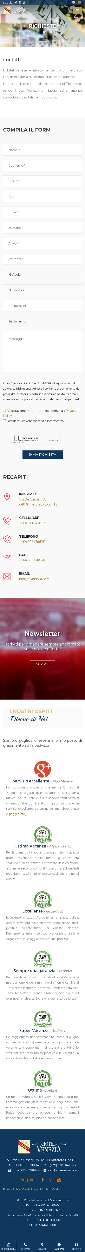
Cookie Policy (30, 1189)
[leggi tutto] (17, 814)
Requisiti (45, 1189)
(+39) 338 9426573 (32, 523)
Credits (56, 1189)
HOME (31, 32)
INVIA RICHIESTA (42, 454)
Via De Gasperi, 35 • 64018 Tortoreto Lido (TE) (45, 1160)
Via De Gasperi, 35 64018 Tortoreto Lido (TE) (38, 502)
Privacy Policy (11, 1189)
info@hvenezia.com (34, 579)
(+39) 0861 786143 (32, 542)
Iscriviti (42, 664)
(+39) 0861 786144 (32, 560)
